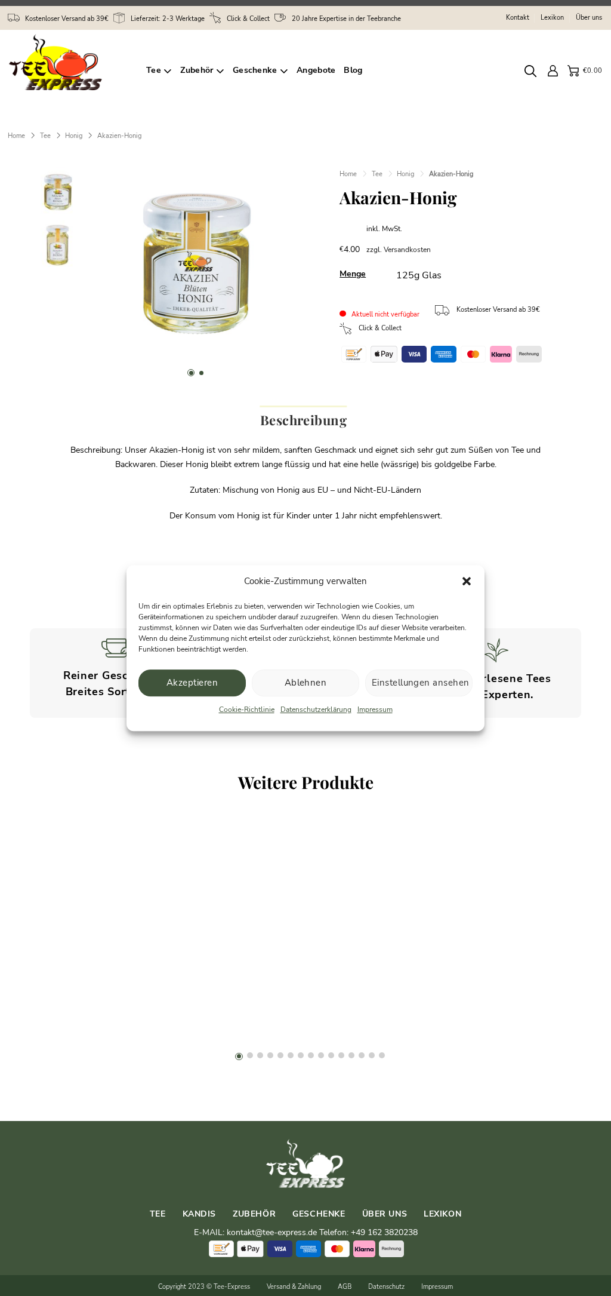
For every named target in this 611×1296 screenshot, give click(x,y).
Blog (353, 70)
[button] (467, 581)
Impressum (375, 709)
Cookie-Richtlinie (246, 709)
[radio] (419, 275)
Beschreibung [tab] (303, 420)
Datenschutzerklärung (315, 709)
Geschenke (255, 70)
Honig (73, 135)
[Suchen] (531, 70)
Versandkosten (407, 249)
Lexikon (552, 17)
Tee (153, 70)
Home (16, 135)
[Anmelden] (553, 70)
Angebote (316, 70)
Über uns (589, 17)
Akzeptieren (192, 683)
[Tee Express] (68, 71)
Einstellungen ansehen (420, 683)
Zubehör (196, 70)
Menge (353, 274)
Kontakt (517, 17)
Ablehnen (306, 683)
